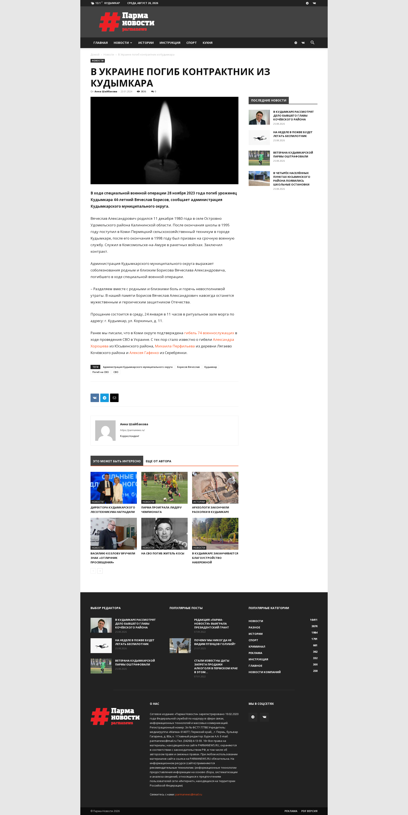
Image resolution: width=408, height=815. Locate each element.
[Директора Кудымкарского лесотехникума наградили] (114, 488)
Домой (95, 54)
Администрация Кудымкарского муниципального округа (138, 366)
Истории (146, 43)
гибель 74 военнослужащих (209, 332)
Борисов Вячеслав (188, 366)
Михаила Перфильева (175, 346)
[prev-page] (93, 571)
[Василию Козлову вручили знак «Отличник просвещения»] (114, 534)
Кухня (207, 43)
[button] (312, 43)
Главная (101, 43)
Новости (121, 43)
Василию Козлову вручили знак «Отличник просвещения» (113, 557)
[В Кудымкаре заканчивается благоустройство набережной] (215, 534)
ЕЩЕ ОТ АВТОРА (158, 461)
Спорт (191, 43)
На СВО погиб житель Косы (162, 553)
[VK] (95, 398)
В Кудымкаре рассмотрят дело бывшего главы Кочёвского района (293, 115)
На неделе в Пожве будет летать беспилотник (293, 134)
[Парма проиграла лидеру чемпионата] (164, 488)
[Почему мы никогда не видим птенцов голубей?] (180, 645)
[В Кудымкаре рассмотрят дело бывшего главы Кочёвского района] (259, 117)
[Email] (114, 398)
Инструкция (170, 43)
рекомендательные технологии (171, 767)
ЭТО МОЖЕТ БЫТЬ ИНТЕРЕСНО (117, 461)
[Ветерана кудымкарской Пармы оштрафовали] (259, 158)
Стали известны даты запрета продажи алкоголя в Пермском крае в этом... (216, 666)
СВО (115, 372)
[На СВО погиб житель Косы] (164, 534)
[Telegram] (307, 3)
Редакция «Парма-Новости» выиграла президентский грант (211, 623)
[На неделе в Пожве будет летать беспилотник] (259, 137)
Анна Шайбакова (106, 91)
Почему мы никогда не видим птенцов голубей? (214, 642)
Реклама (291, 811)
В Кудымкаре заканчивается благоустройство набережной (215, 557)
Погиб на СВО (100, 372)
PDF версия (309, 811)
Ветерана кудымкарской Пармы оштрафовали (293, 154)
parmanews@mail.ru (188, 794)
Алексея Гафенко (144, 352)
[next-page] (100, 571)
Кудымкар (210, 366)
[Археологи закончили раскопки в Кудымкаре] (215, 488)
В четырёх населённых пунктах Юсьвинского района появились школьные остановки (291, 178)
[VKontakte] (314, 3)
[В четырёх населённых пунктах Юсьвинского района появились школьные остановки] (259, 178)
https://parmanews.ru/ (132, 430)
